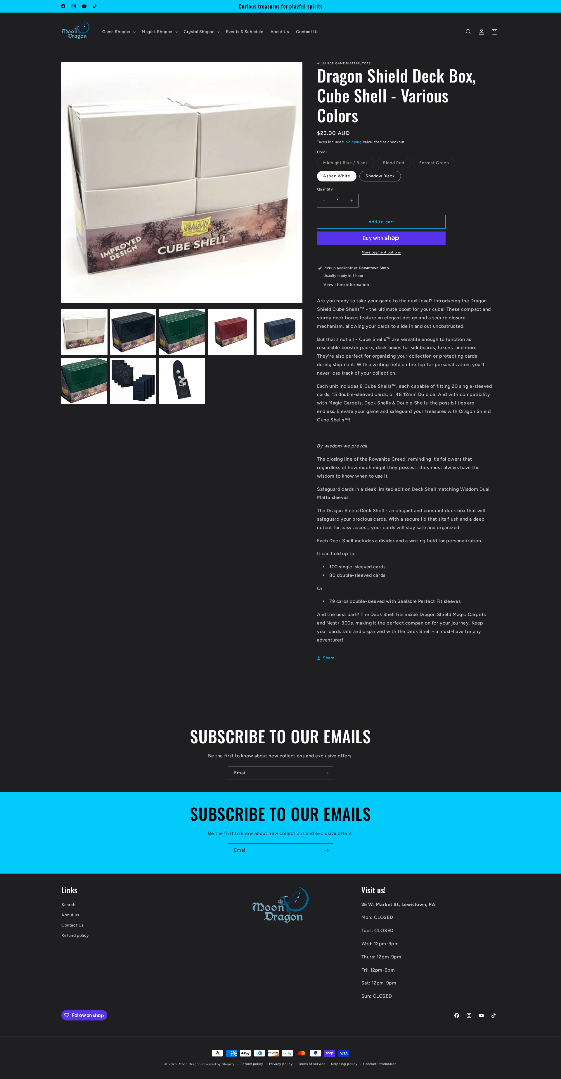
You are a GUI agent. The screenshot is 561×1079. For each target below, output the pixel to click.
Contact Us (72, 925)
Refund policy (75, 935)
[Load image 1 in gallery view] (84, 332)
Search (68, 904)
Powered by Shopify (218, 1064)
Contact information (379, 1064)
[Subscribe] (326, 773)
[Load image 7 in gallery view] (133, 381)
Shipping (354, 142)
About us (70, 914)
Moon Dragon (190, 1064)
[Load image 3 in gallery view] (182, 332)
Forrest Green (437, 164)
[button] (118, 32)
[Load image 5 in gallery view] (279, 332)
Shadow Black (380, 176)
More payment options (381, 252)
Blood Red (397, 164)
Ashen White (336, 176)
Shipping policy (344, 1064)
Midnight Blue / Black (348, 164)
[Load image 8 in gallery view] (182, 381)
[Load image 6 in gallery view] (84, 381)
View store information (346, 284)
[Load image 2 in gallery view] (133, 332)
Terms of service (311, 1064)
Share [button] (329, 658)
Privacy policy (281, 1064)
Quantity (325, 189)
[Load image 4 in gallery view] (231, 332)
